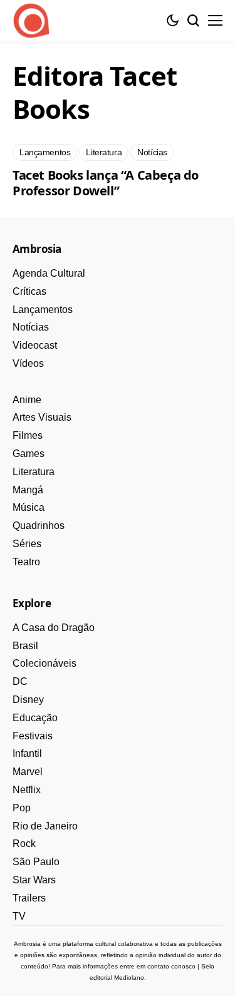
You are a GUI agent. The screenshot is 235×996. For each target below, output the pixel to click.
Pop (22, 808)
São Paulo (36, 861)
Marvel (28, 771)
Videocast (35, 345)
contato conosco (171, 966)
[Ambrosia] (31, 20)
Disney (28, 699)
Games (28, 453)
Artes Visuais (42, 417)
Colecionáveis (44, 663)
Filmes (28, 435)
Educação (35, 717)
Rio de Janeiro (45, 826)
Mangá (28, 490)
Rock (24, 843)
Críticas (29, 291)
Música (28, 507)
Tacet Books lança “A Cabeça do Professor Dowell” (106, 183)
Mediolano (129, 977)
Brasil (25, 645)
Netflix (27, 789)
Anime (27, 399)
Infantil (27, 753)
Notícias (31, 327)
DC (20, 681)
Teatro (26, 562)
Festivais (33, 736)
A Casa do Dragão (54, 627)
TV (19, 916)
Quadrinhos (39, 525)
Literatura (34, 471)
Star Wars (34, 880)
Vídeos (28, 363)
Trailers (29, 898)
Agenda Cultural (49, 273)
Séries (27, 543)
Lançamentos (43, 309)
